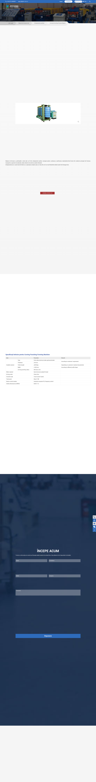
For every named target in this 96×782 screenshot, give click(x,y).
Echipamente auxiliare (39, 23)
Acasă (11, 23)
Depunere (48, 636)
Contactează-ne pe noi (78, 1)
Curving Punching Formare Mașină (57, 23)
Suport (61, 1)
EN (85, 1)
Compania (68, 1)
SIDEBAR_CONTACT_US (47, 193)
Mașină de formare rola (24, 23)
